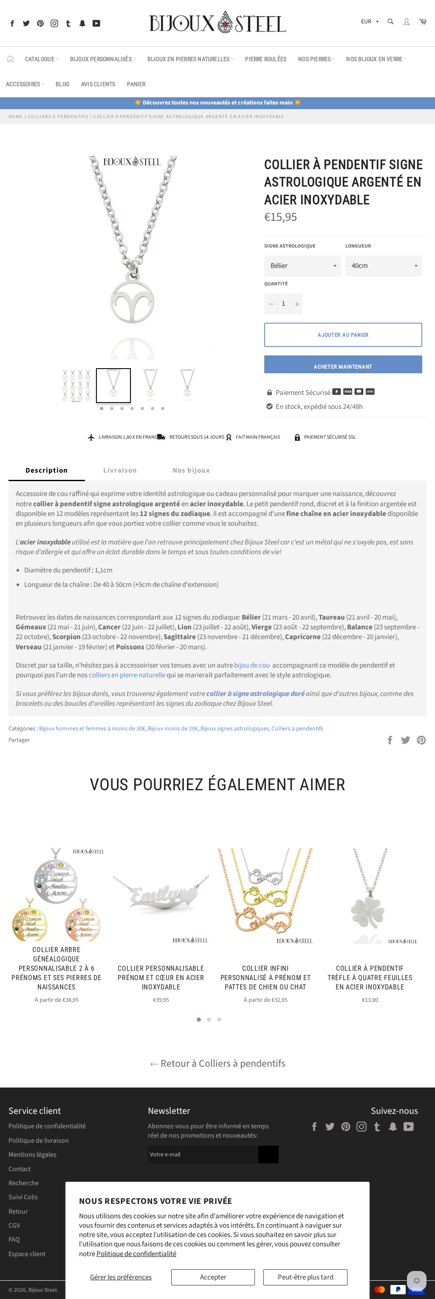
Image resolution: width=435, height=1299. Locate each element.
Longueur (358, 246)
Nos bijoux (191, 470)
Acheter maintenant (343, 366)
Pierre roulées (265, 59)
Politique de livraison (38, 1140)
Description (46, 470)
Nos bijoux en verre (374, 59)
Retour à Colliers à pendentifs (221, 1064)
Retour (18, 1211)
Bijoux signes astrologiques (235, 728)
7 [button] (162, 409)
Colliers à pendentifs (297, 728)
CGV (14, 1225)
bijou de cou (252, 665)
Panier (136, 84)
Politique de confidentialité (136, 1254)
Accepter (213, 1277)
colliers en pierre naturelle (127, 675)
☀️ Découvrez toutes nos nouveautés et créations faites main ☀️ (217, 103)
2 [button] (111, 409)
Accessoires (23, 84)
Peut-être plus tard (305, 1277)
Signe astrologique (290, 246)
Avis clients (98, 84)
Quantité (276, 284)
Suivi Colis (23, 1197)
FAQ (14, 1239)
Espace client (26, 1254)
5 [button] (142, 409)
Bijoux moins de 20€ (173, 728)
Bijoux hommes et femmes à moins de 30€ (92, 728)
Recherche (23, 1183)
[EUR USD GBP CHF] (369, 23)
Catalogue (39, 59)
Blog (62, 84)
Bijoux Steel (42, 1290)
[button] (199, 1019)
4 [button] (132, 409)
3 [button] (122, 409)
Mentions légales (32, 1154)
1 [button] (101, 409)
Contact (19, 1169)
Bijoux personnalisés (101, 59)
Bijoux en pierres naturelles (188, 59)
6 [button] (152, 409)
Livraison (120, 470)
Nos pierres (314, 59)
